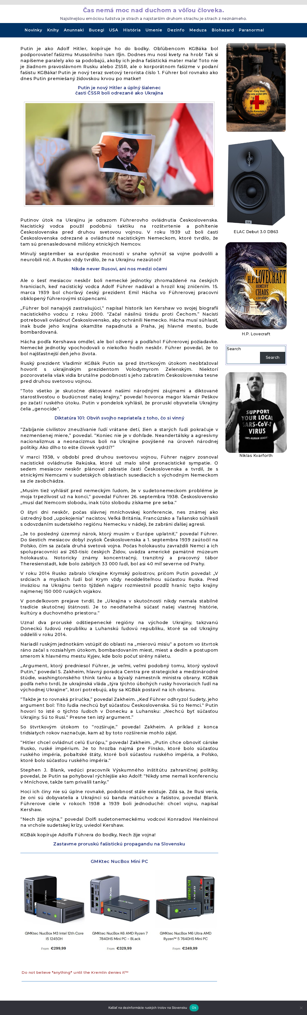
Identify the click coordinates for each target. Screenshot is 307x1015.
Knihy (53, 30)
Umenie (154, 30)
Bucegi (96, 30)
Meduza (198, 30)
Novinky (33, 30)
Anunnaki (74, 30)
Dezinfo (176, 30)
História (132, 30)
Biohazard (223, 30)
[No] (301, 1007)
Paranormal (251, 30)
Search (234, 349)
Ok (194, 1007)
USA (113, 30)
